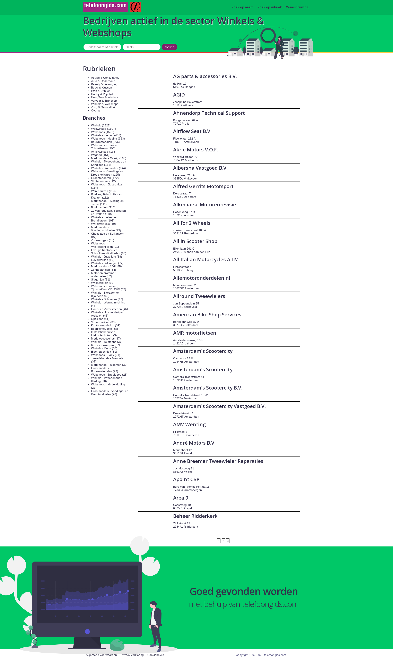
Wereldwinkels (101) (104, 223)
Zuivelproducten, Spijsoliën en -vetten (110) (108, 212)
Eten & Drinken (101, 90)
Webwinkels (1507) (103, 128)
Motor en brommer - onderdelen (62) (104, 274)
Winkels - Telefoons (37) (106, 341)
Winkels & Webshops (104, 104)
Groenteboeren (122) (105, 177)
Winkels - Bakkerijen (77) (107, 263)
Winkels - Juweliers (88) (106, 256)
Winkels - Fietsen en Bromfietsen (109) (104, 219)
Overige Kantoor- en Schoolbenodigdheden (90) (108, 251)
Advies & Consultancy (105, 77)
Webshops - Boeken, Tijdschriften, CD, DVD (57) (108, 287)
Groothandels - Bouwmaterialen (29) (104, 369)
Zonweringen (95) (102, 240)
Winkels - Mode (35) (104, 348)
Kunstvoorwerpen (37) (105, 345)
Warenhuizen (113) (103, 191)
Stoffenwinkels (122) (104, 181)
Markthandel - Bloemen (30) (109, 364)
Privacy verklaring (132, 654)
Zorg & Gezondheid (103, 107)
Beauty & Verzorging (104, 84)
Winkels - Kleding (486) (106, 135)
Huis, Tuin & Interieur (104, 97)
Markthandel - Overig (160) (108, 158)
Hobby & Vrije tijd (102, 94)
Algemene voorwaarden (101, 654)
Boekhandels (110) (103, 207)
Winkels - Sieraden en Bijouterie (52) (105, 294)
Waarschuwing (297, 7)
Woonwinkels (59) (102, 282)
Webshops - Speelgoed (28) (109, 374)
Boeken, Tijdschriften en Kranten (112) (106, 196)
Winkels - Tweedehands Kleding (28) (106, 379)
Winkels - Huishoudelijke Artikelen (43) (107, 314)
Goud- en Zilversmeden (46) (109, 309)
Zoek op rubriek (269, 7)
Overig (95, 110)
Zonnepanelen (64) (103, 269)
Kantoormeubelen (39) (105, 325)
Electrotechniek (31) (104, 351)
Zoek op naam (242, 7)
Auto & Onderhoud (103, 81)
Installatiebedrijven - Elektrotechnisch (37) (105, 333)
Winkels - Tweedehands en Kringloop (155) (108, 163)
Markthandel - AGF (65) (106, 266)
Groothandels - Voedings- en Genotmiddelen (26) (109, 392)
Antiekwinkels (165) (103, 151)
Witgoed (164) (100, 155)
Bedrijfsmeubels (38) (104, 328)
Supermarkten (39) (103, 322)
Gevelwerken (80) (102, 259)
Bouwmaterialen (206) (105, 141)
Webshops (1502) (102, 132)
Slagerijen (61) (100, 279)
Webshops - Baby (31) (105, 355)
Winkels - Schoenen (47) (107, 299)
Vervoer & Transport (104, 100)
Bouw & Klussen (101, 87)
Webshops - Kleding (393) (108, 138)
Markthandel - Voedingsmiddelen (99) (106, 228)
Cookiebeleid (155, 654)
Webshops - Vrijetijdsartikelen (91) (105, 245)
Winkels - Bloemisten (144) (108, 168)
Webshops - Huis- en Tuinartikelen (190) (104, 146)
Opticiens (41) (100, 318)
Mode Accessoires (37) (106, 338)
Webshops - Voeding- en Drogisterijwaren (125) (107, 173)
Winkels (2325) (101, 125)
